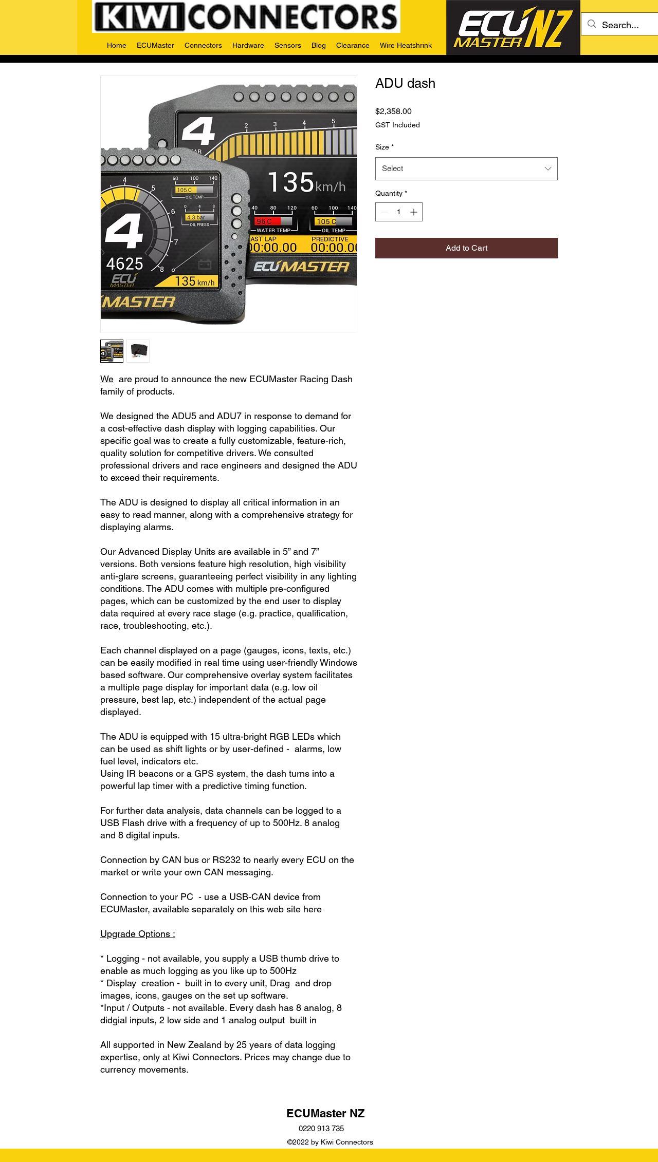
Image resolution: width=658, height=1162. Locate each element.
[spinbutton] (399, 212)
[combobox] (466, 168)
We (107, 378)
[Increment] (414, 212)
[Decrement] (383, 212)
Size (384, 147)
